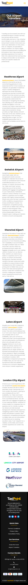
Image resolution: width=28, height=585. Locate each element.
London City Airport (18, 386)
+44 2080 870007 (14, 564)
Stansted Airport (13, 235)
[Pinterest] (15, 516)
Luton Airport (12, 327)
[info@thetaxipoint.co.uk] (14, 567)
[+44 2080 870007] (14, 562)
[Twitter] (12, 516)
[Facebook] (9, 516)
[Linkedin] (18, 516)
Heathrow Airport (8, 80)
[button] (24, 3)
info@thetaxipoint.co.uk (14, 569)
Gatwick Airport (14, 173)
